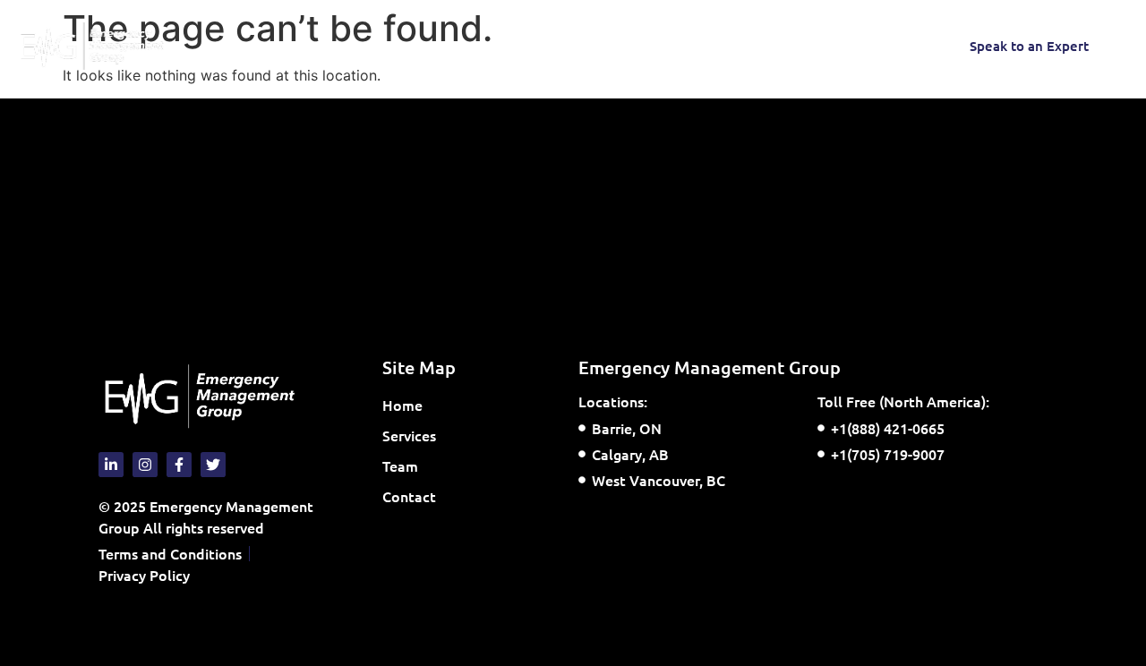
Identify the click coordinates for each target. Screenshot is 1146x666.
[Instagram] (751, 46)
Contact (507, 46)
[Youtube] (823, 46)
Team (435, 46)
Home (266, 46)
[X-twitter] (859, 46)
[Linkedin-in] (894, 46)
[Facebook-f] (787, 46)
